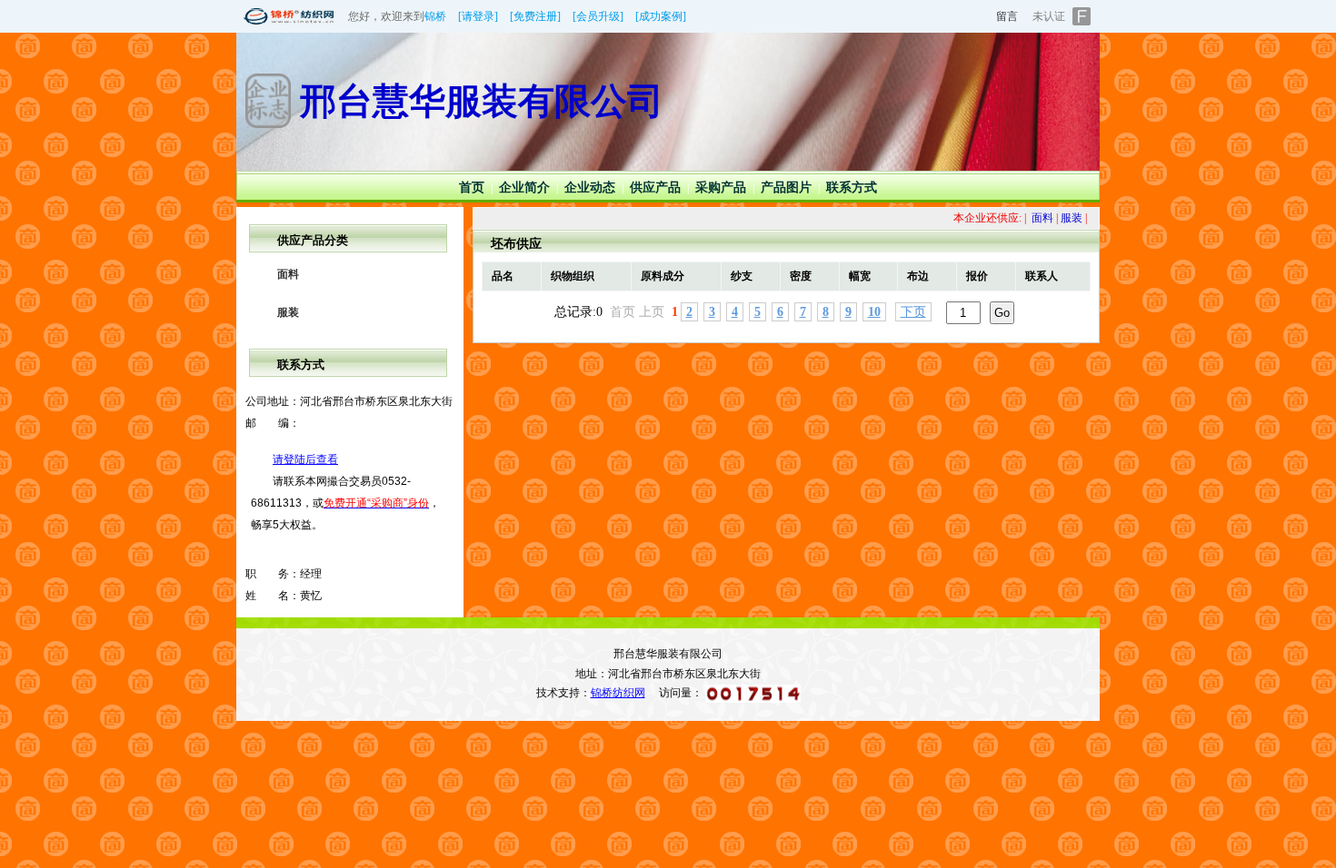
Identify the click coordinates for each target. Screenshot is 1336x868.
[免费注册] (535, 16)
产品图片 (786, 187)
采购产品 (720, 187)
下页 (913, 312)
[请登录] (478, 16)
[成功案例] (660, 16)
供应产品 (655, 187)
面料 (288, 274)
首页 (471, 187)
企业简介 (524, 187)
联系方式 (851, 187)
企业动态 (589, 187)
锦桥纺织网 (618, 692)
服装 (288, 312)
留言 (1007, 16)
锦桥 (435, 16)
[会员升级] (598, 16)
